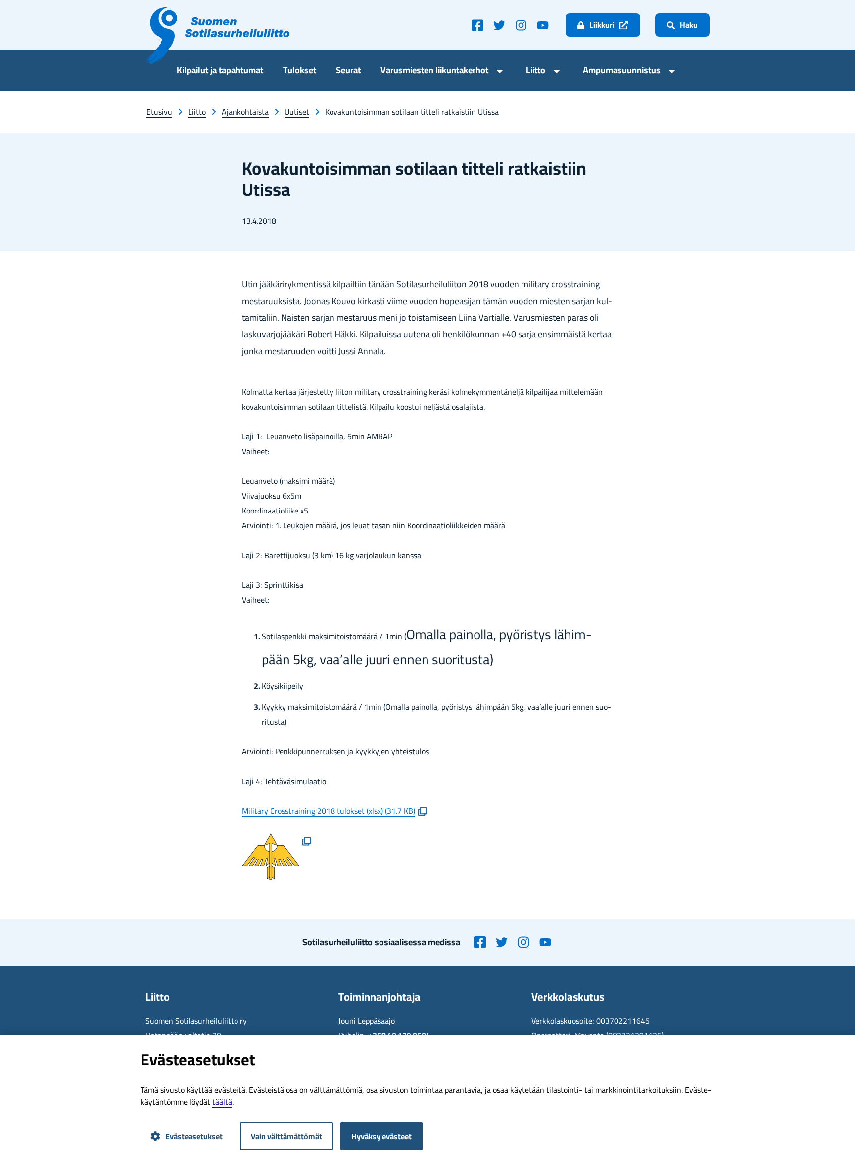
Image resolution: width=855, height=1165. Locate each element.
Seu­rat (348, 71)
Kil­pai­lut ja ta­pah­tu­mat (220, 71)
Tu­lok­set (299, 71)
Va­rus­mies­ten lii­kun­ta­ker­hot (434, 71)
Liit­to (535, 71)
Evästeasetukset (194, 1136)
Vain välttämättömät (286, 1136)
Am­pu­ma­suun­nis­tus (622, 71)
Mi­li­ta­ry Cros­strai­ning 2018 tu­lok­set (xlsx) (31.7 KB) (334, 810)
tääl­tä (222, 1101)
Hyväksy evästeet (381, 1136)
